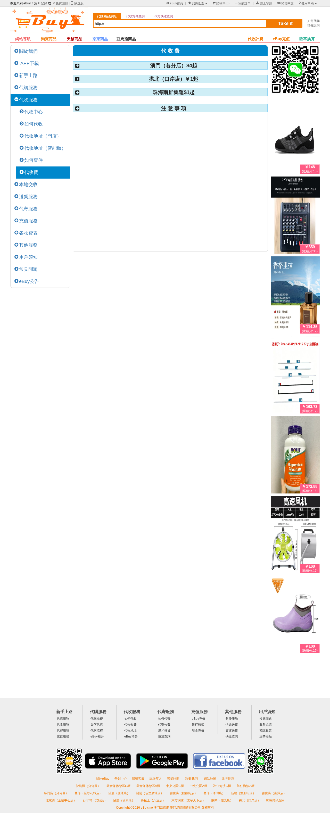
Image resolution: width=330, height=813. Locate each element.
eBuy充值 (281, 39)
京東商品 (100, 39)
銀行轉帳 (198, 724)
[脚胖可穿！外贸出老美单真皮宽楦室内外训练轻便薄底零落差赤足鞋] (295, 136)
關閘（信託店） (222, 800)
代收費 (31, 172)
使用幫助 (306, 3)
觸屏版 (77, 3)
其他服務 (28, 245)
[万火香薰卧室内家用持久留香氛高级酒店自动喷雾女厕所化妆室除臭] (295, 296)
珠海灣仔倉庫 (275, 800)
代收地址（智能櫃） (45, 148)
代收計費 (255, 39)
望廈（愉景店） (124, 800)
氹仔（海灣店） (214, 793)
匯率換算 (307, 39)
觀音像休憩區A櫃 (148, 786)
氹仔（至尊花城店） (89, 793)
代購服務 (28, 87)
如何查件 (33, 160)
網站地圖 (210, 779)
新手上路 (28, 75)
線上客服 (264, 3)
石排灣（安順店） (95, 800)
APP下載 (29, 63)
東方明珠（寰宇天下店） (188, 800)
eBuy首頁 (174, 3)
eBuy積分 (97, 736)
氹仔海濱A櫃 (245, 786)
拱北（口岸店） (250, 800)
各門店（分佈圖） (56, 793)
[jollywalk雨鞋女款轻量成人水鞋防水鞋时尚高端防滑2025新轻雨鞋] (295, 615)
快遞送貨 (232, 724)
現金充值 (198, 730)
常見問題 (28, 269)
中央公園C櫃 (175, 786)
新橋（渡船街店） (244, 793)
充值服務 (28, 220)
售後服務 (232, 718)
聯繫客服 (138, 779)
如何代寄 (164, 718)
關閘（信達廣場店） (150, 793)
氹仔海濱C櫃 (222, 786)
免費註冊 (60, 3)
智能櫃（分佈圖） (88, 786)
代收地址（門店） (42, 136)
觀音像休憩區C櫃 (118, 786)
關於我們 (28, 51)
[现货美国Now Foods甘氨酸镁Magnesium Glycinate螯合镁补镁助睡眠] (295, 456)
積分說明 (313, 25)
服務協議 (265, 724)
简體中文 (285, 3)
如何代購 (313, 21)
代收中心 (33, 111)
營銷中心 (120, 779)
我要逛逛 (196, 3)
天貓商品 (74, 39)
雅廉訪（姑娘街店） (184, 793)
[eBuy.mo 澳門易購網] (49, 22)
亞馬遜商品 (126, 39)
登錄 (42, 3)
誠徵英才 (156, 779)
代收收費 (130, 724)
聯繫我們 (192, 779)
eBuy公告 (29, 281)
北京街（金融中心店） (61, 800)
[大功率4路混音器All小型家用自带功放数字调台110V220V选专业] (295, 216)
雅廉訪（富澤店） (274, 793)
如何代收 (33, 124)
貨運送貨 (232, 730)
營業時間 (173, 779)
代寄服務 (28, 208)
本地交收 (28, 184)
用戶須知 (28, 257)
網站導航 (23, 39)
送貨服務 (28, 196)
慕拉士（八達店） (153, 800)
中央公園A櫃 (199, 786)
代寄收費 (164, 724)
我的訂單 (243, 3)
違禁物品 (265, 736)
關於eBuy (102, 779)
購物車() (221, 3)
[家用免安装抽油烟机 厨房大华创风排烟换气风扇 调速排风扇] (295, 536)
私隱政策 (265, 730)
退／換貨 (164, 730)
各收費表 (28, 233)
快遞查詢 (164, 736)
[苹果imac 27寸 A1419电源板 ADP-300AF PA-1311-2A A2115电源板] (295, 376)
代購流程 (96, 730)
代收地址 (130, 730)
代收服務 (28, 99)
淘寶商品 (48, 39)
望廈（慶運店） (119, 793)
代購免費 (96, 718)
